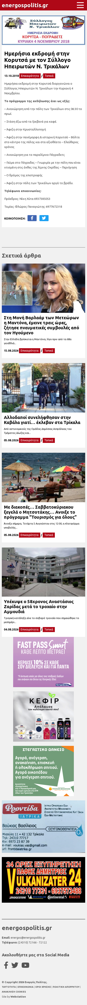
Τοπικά (49, 75)
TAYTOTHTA (9, 987)
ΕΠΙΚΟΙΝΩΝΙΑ (26, 987)
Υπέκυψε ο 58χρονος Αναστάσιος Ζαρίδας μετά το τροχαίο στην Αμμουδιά (39, 606)
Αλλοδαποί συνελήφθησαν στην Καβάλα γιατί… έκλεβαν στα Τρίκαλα (42, 420)
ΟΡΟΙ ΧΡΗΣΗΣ (43, 987)
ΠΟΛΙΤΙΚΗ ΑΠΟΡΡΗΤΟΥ (66, 987)
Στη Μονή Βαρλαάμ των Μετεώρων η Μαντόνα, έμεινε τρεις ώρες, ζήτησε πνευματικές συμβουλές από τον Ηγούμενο (41, 325)
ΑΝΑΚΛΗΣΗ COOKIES (14, 992)
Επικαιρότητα (30, 75)
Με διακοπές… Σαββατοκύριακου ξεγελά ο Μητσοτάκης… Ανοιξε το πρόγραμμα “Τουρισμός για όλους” (40, 511)
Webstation (18, 996)
